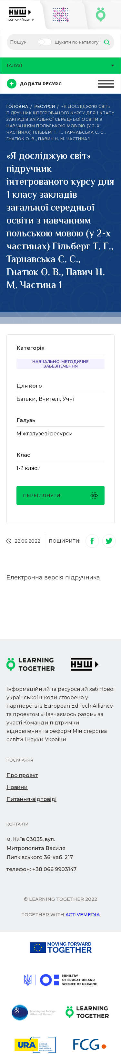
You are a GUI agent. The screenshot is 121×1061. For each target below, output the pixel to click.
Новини (17, 787)
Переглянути (41, 495)
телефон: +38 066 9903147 (41, 869)
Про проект (22, 775)
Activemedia (83, 915)
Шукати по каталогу (76, 42)
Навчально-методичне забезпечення (60, 364)
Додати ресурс (41, 83)
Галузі (14, 65)
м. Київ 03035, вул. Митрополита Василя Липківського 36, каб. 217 (39, 848)
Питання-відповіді (31, 799)
